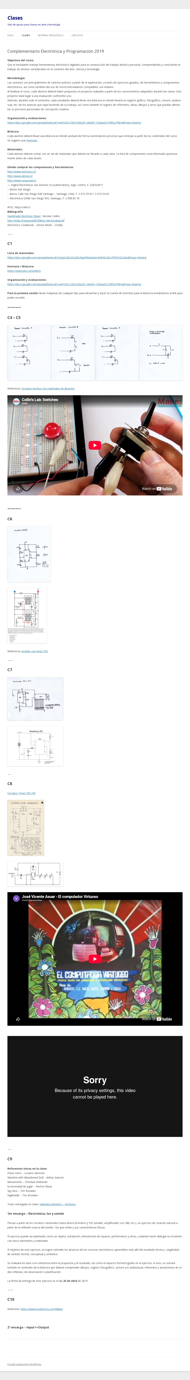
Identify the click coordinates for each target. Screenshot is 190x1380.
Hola (10, 35)
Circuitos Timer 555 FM (21, 793)
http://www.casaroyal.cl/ (21, 180)
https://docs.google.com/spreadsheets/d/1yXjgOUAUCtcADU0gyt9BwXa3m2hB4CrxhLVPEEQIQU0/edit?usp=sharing (76, 257)
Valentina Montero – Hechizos (58, 1204)
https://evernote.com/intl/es (24, 271)
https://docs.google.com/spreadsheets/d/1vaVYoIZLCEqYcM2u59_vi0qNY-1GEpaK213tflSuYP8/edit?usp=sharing (74, 122)
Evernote (32, 140)
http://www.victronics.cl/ (21, 171)
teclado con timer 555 (35, 651)
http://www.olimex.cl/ (20, 176)
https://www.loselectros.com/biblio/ (42, 1309)
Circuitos (77, 35)
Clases (15, 17)
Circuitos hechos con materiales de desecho (48, 388)
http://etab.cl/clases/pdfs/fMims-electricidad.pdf (35, 220)
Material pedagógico (50, 35)
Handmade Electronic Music (24, 216)
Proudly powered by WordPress (24, 1364)
